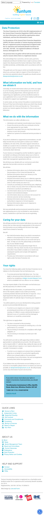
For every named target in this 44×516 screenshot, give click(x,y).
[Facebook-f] (31, 18)
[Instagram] (34, 18)
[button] (41, 22)
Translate (37, 2)
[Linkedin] (38, 18)
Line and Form (15, 488)
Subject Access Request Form (32, 278)
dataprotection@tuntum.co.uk (13, 76)
